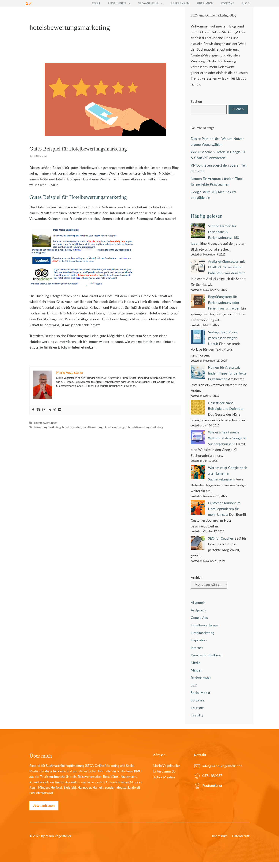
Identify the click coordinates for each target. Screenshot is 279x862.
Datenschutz (241, 836)
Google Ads (199, 618)
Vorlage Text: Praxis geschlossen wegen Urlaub (223, 338)
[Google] (38, 410)
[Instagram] (44, 410)
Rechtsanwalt (201, 678)
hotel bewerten (71, 427)
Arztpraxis (198, 610)
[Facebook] (33, 410)
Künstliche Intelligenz (207, 655)
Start (96, 3)
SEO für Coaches (221, 538)
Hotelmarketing (202, 633)
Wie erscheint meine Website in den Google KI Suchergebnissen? (227, 438)
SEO (194, 685)
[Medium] (59, 410)
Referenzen (180, 3)
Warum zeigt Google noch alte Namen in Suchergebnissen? (227, 473)
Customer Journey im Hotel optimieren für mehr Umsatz (224, 509)
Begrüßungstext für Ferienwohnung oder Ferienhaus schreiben (224, 302)
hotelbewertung (92, 427)
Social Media (200, 693)
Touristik (197, 708)
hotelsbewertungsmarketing (145, 427)
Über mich (205, 3)
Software (197, 700)
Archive (196, 578)
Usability (197, 715)
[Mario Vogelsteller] (28, 3)
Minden (196, 670)
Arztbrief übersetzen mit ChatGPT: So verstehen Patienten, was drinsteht (226, 267)
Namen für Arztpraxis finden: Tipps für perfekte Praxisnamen (227, 373)
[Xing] (54, 410)
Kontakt (227, 3)
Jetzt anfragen (44, 805)
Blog (246, 3)
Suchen (196, 101)
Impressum (219, 836)
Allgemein (198, 603)
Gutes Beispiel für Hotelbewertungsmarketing (78, 149)
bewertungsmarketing (47, 427)
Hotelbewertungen (45, 423)
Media (195, 663)
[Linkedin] (49, 410)
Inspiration (199, 640)
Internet (197, 648)
